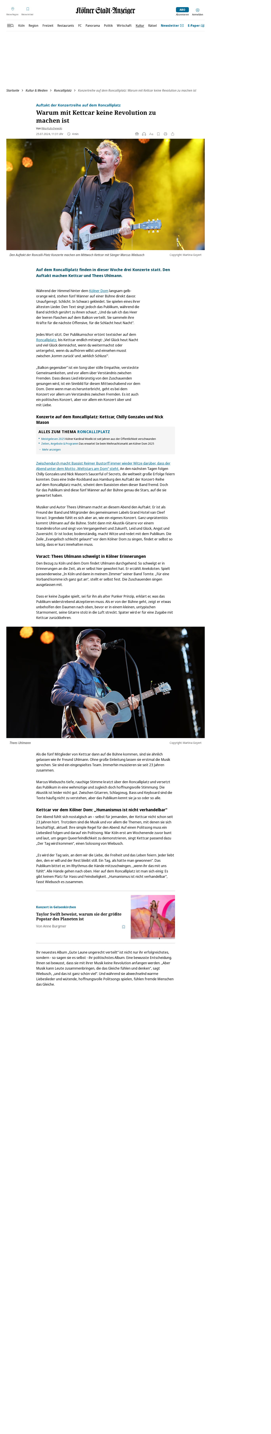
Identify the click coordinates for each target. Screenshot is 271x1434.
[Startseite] (105, 10)
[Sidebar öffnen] (10, 25)
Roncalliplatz (63, 90)
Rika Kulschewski (51, 128)
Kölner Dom (98, 290)
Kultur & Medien (37, 90)
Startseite (12, 90)
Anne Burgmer (54, 926)
